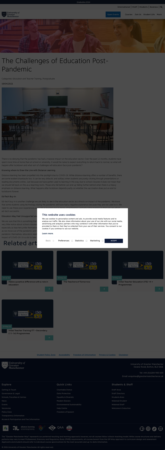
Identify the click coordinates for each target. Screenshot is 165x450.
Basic (48, 241)
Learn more (47, 234)
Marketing (95, 241)
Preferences (63, 241)
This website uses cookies (58, 215)
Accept (114, 241)
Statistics (79, 241)
